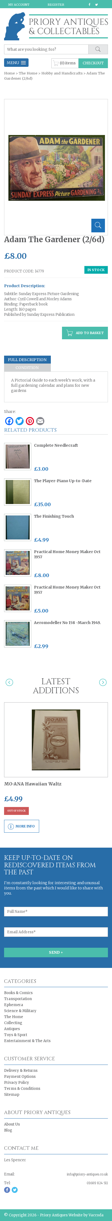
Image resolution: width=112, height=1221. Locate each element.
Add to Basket (89, 333)
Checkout (93, 63)
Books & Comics (18, 993)
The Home (28, 73)
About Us (12, 1124)
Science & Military (20, 1011)
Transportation (18, 999)
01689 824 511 (97, 1183)
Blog (8, 1130)
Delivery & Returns (21, 1070)
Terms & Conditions (22, 1088)
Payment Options (20, 1076)
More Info (25, 826)
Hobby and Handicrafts (62, 73)
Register (56, 5)
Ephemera (13, 1005)
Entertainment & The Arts (27, 1041)
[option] (56, 167)
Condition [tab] (27, 367)
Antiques (12, 1029)
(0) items (68, 63)
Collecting (13, 1023)
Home (9, 73)
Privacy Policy (16, 1082)
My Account (18, 5)
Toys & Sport (15, 1035)
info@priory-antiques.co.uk (87, 1174)
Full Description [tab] (27, 359)
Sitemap (11, 1094)
